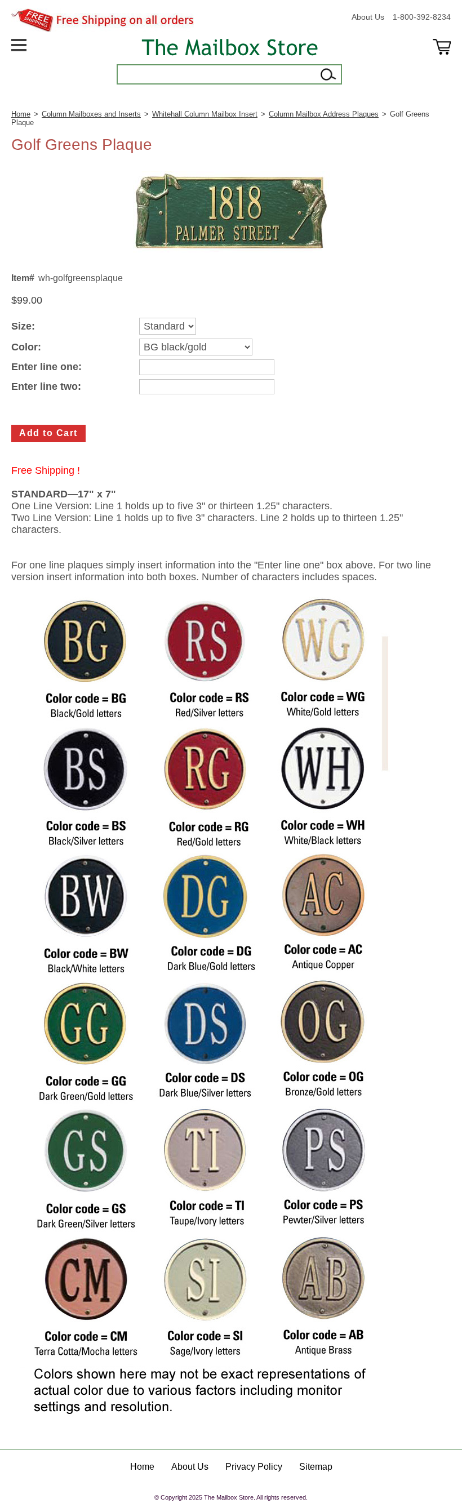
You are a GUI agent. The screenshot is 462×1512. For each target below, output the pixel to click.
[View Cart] (442, 62)
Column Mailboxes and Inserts (91, 114)
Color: (26, 347)
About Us (368, 16)
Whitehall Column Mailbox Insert (204, 114)
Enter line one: (46, 367)
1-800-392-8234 (422, 16)
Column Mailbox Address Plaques (324, 114)
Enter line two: (46, 386)
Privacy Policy (253, 1466)
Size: (23, 326)
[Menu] (18, 62)
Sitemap (315, 1466)
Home (20, 114)
